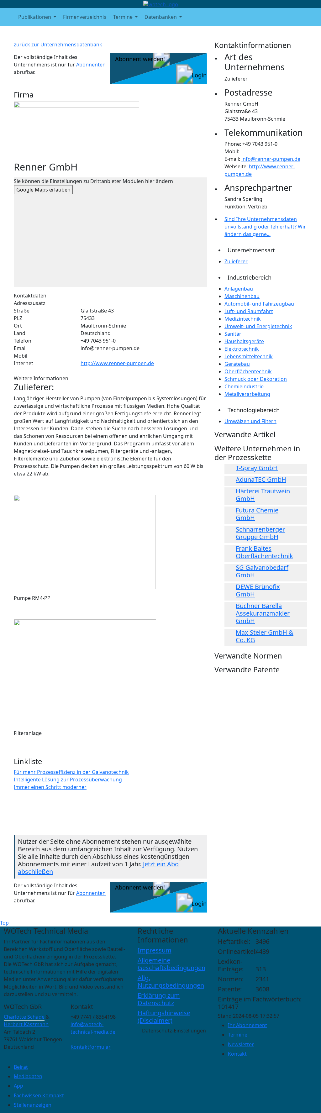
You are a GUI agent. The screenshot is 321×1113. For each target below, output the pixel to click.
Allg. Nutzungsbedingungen (171, 982)
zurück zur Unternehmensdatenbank (58, 44)
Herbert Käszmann (26, 1024)
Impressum (154, 950)
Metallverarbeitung (247, 394)
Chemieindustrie (244, 386)
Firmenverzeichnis (84, 16)
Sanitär (232, 333)
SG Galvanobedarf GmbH (262, 571)
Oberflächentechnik (248, 371)
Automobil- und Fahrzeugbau (259, 303)
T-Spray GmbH (257, 468)
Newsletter (241, 1044)
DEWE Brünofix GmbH (258, 590)
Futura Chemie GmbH (257, 514)
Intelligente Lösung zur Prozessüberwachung (68, 779)
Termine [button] (123, 16)
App (18, 1085)
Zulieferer (236, 261)
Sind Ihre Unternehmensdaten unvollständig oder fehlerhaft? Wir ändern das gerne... (265, 227)
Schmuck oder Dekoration (255, 378)
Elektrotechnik (241, 348)
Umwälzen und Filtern (250, 421)
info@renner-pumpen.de (270, 158)
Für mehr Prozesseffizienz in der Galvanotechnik (71, 772)
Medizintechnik (242, 318)
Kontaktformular (91, 1046)
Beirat (21, 1066)
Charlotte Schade (24, 1016)
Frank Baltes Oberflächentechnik (264, 552)
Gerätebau (237, 363)
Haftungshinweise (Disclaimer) (164, 1017)
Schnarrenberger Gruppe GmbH (260, 533)
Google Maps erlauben (43, 189)
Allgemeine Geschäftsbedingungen (171, 964)
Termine (237, 1034)
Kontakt (237, 1053)
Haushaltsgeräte (244, 341)
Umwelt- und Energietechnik (258, 326)
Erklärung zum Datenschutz (159, 999)
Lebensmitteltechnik (248, 356)
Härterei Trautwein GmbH (263, 495)
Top (4, 922)
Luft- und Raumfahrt (248, 311)
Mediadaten (28, 1076)
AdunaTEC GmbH (261, 479)
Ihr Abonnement (247, 1025)
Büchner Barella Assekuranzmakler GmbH (263, 613)
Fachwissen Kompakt (39, 1095)
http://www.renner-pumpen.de (117, 363)
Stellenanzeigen (32, 1104)
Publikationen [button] (35, 16)
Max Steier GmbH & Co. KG (264, 636)
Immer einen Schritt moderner (50, 787)
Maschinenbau (242, 296)
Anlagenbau (238, 288)
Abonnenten (91, 64)
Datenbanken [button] (161, 16)
